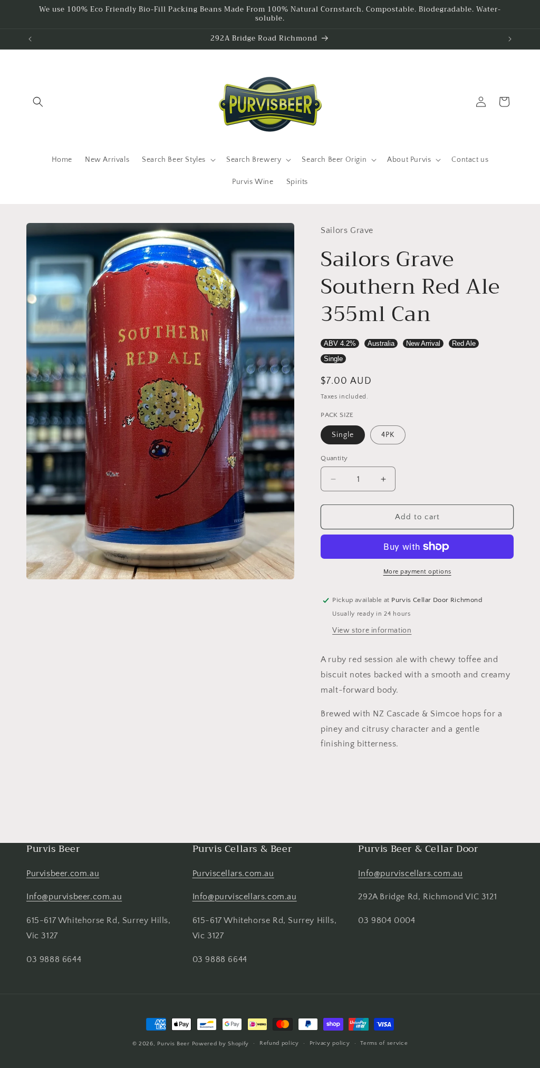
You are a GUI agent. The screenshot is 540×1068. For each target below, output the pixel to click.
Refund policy (279, 1043)
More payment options (417, 571)
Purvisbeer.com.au (62, 873)
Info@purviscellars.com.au (244, 896)
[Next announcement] (510, 39)
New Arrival (423, 343)
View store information (371, 630)
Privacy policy (330, 1043)
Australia (381, 343)
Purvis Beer (173, 1044)
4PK (387, 435)
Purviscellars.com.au (233, 873)
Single (333, 359)
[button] (38, 101)
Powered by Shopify (220, 1044)
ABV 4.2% (340, 343)
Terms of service (384, 1043)
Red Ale (464, 343)
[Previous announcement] (30, 39)
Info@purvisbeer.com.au (74, 896)
